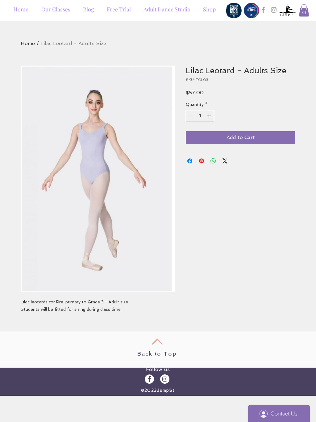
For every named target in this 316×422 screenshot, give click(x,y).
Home (28, 43)
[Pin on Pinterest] (201, 161)
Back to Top (157, 353)
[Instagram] (273, 10)
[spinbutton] (200, 115)
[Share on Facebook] (189, 161)
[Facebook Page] (263, 10)
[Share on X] (225, 161)
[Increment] (209, 115)
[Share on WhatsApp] (213, 161)
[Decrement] (190, 115)
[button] (304, 10)
